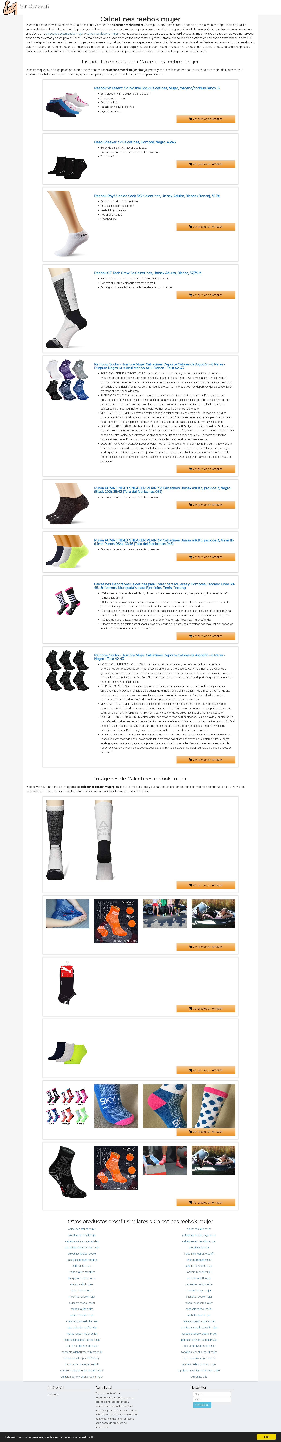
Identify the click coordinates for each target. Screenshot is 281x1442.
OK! (266, 1437)
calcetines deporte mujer (102, 33)
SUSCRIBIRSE (202, 1405)
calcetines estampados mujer (64, 33)
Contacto (53, 1394)
